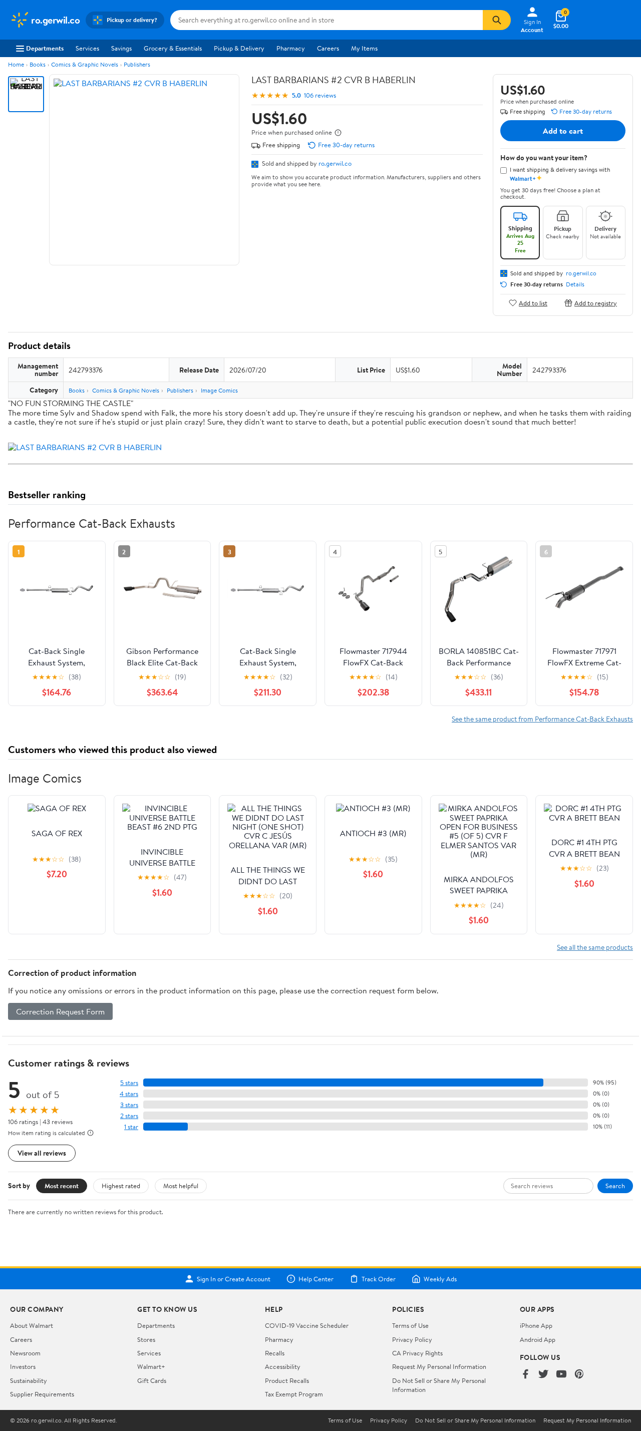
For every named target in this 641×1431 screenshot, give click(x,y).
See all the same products (595, 947)
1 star (131, 1127)
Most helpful (180, 1185)
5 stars (129, 1083)
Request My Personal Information (439, 1366)
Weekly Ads (440, 1278)
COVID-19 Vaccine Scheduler (307, 1325)
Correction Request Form (60, 1011)
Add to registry (595, 302)
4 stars (129, 1094)
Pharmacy (290, 48)
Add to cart (563, 130)
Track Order (379, 1278)
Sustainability (28, 1380)
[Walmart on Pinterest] (579, 1374)
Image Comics (219, 390)
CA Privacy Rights (417, 1352)
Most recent (62, 1185)
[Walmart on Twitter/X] (543, 1374)
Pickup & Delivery (239, 48)
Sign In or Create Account (233, 1278)
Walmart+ (151, 1366)
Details (575, 284)
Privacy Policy (412, 1339)
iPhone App (536, 1325)
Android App (537, 1339)
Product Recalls (287, 1380)
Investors (23, 1366)
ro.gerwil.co (335, 163)
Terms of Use (410, 1325)
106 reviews (320, 95)
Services (87, 48)
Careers (328, 48)
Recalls (274, 1352)
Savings (121, 48)
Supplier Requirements (42, 1393)
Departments (45, 48)
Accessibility (282, 1366)
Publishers (137, 64)
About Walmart (31, 1325)
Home (16, 64)
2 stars (129, 1116)
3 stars (129, 1105)
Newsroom (25, 1352)
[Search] (497, 20)
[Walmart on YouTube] (561, 1374)
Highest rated (121, 1185)
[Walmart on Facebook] (525, 1374)
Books (38, 64)
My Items (364, 48)
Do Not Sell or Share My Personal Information (475, 1420)
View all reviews (42, 1153)
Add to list (533, 302)
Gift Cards (151, 1380)
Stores (146, 1339)
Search (615, 1185)
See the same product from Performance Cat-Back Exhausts (542, 719)
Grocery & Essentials (173, 48)
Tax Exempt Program (294, 1393)
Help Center (316, 1278)
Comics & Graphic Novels (84, 64)
